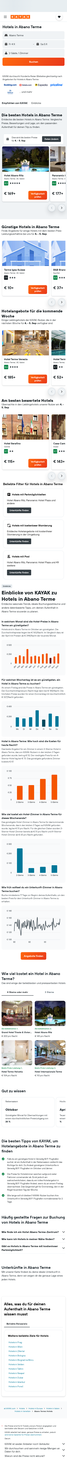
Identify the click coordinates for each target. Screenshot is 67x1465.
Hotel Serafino (12, 443)
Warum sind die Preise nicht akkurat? (25, 1455)
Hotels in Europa (36, 1408)
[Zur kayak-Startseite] (20, 17)
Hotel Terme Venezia (16, 359)
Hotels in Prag (15, 1342)
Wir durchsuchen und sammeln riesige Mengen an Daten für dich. (32, 1450)
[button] (5, 16)
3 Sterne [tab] (49, 992)
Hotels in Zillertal (16, 1351)
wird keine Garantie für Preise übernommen (23, 1435)
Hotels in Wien (16, 1346)
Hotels (22, 1408)
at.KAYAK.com (9, 1408)
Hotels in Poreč (16, 1386)
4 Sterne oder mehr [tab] (17, 992)
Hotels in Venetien (23, 1411)
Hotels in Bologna (17, 1355)
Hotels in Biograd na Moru (21, 1360)
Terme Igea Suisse (14, 269)
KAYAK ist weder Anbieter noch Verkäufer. (27, 1443)
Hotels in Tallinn (16, 1368)
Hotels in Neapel (16, 1373)
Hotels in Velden (16, 1364)
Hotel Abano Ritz (14, 175)
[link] (19, 510)
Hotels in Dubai (16, 1377)
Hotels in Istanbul (17, 1382)
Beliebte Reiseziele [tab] (17, 1323)
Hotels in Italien (53, 1408)
